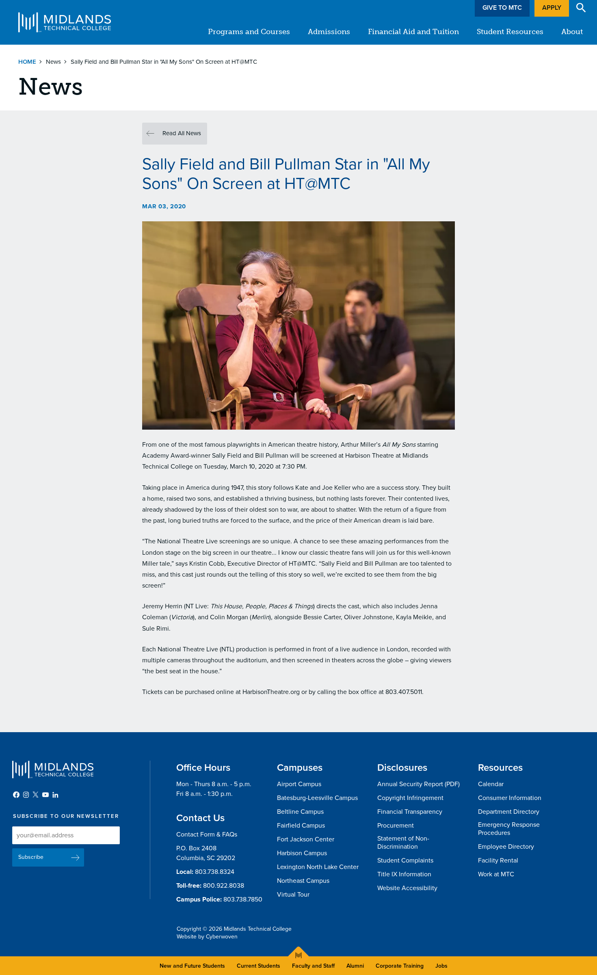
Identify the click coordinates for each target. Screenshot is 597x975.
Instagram (26, 794)
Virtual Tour (293, 895)
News (53, 61)
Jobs (441, 965)
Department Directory (508, 812)
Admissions (329, 31)
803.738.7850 (242, 899)
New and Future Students (192, 965)
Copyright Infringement (410, 798)
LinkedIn (55, 794)
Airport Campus (299, 784)
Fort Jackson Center (305, 839)
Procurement (395, 826)
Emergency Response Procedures (509, 829)
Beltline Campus (300, 812)
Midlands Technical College (64, 22)
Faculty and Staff (313, 965)
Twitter (35, 794)
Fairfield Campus (301, 826)
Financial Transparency (409, 812)
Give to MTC (502, 8)
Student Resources (510, 31)
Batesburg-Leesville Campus (317, 798)
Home (27, 61)
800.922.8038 (223, 886)
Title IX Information (404, 874)
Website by (207, 936)
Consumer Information (509, 798)
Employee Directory (506, 847)
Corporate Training (400, 965)
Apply (551, 8)
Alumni (355, 965)
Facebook (16, 794)
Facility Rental (498, 860)
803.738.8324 (214, 872)
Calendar (491, 784)
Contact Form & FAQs (206, 834)
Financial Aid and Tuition (413, 31)
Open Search (581, 7)
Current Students (258, 965)
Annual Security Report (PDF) (418, 784)
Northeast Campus (303, 881)
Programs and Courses (249, 31)
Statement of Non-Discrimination (403, 842)
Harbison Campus (302, 853)
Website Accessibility (407, 888)
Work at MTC (496, 874)
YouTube (45, 794)
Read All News (181, 133)
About (572, 31)
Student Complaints (405, 860)
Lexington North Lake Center (318, 867)
